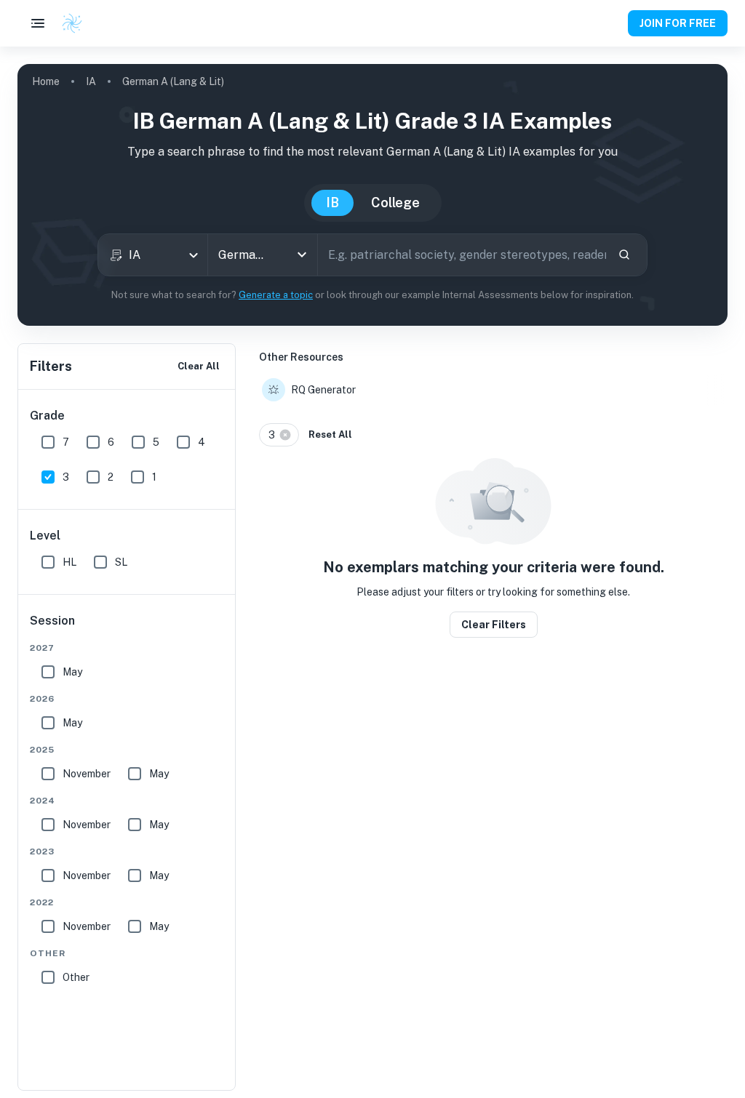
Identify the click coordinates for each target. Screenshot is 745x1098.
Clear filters (493, 624)
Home (46, 81)
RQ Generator (323, 390)
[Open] (302, 254)
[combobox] (152, 255)
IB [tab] (332, 202)
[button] (279, 434)
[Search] (624, 254)
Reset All (330, 434)
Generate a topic (276, 294)
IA (91, 81)
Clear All (199, 366)
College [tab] (395, 202)
